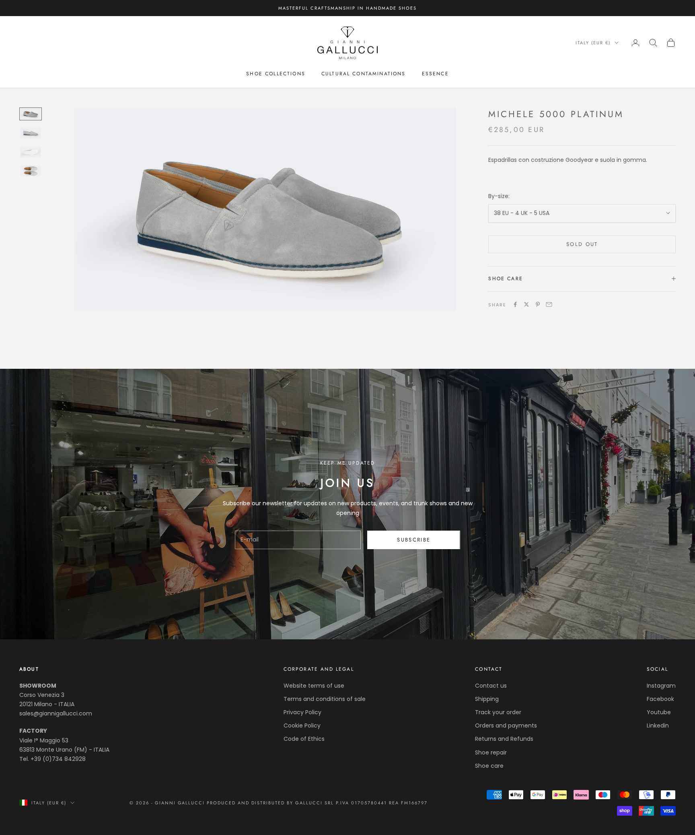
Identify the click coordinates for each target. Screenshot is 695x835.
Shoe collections (275, 73)
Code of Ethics (304, 739)
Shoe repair (491, 752)
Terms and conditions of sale (325, 699)
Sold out (582, 244)
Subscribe (413, 540)
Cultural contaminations (363, 73)
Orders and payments (506, 725)
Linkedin (658, 725)
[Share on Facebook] (515, 304)
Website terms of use (314, 686)
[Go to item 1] (30, 113)
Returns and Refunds (504, 739)
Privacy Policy (302, 712)
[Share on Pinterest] (538, 304)
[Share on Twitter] (526, 304)
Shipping (487, 699)
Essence (435, 73)
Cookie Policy (302, 725)
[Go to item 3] (30, 152)
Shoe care (489, 766)
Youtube (659, 712)
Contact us (491, 686)
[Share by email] (549, 304)
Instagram (661, 686)
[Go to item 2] (30, 132)
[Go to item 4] (30, 171)
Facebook (660, 699)
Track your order (498, 712)
